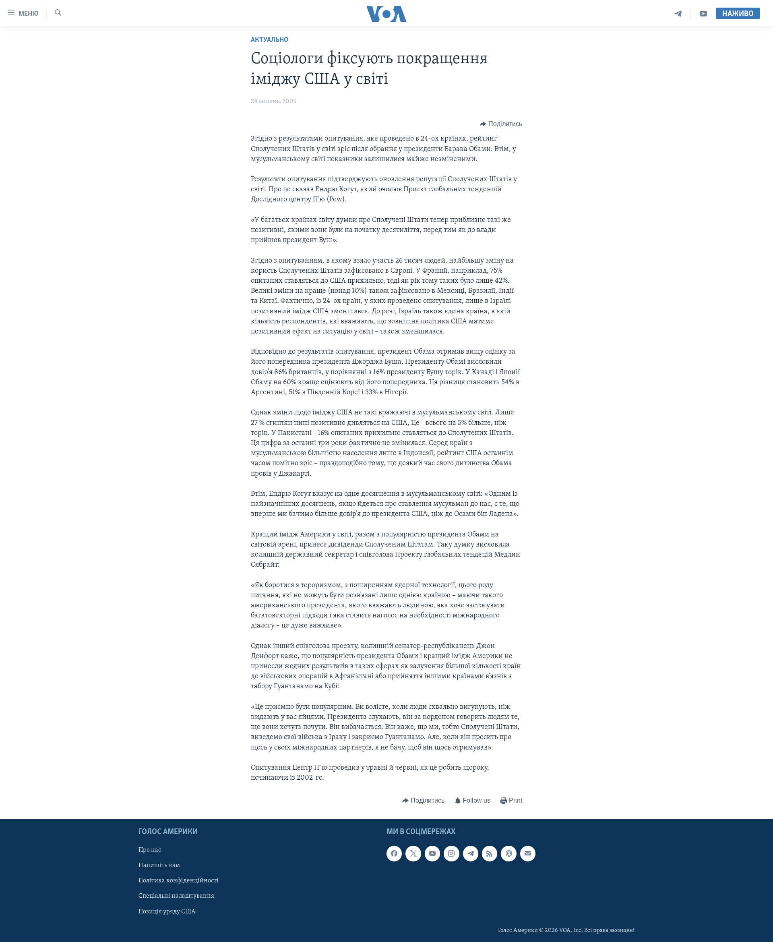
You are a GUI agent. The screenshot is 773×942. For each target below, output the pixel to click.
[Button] (501, 124)
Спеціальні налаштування (176, 896)
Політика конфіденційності (178, 881)
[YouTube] (703, 14)
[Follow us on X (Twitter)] (413, 853)
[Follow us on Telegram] (470, 853)
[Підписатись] (527, 853)
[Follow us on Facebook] (394, 853)
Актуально (270, 40)
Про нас (149, 850)
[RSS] (489, 853)
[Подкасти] (508, 853)
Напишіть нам (159, 865)
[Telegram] (678, 14)
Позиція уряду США (166, 911)
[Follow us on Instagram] (451, 853)
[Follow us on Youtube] (432, 853)
